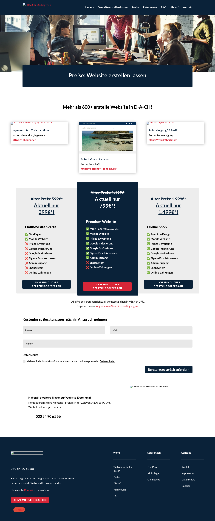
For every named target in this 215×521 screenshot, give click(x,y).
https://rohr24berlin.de (163, 140)
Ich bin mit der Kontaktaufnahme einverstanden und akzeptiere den (70, 361)
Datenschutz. (107, 361)
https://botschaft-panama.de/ (99, 168)
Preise (135, 7)
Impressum (187, 473)
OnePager (152, 466)
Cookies (186, 485)
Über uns (89, 7)
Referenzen (150, 7)
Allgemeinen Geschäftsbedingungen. (117, 306)
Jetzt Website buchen (30, 500)
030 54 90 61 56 (48, 416)
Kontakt (187, 7)
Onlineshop (153, 479)
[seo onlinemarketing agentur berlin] (32, 122)
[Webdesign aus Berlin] (160, 122)
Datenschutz (188, 479)
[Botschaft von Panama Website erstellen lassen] (107, 152)
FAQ (163, 7)
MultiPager (153, 473)
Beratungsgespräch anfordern (168, 369)
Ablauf (174, 7)
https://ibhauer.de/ (24, 140)
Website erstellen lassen (113, 7)
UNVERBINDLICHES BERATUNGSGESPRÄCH (46, 284)
